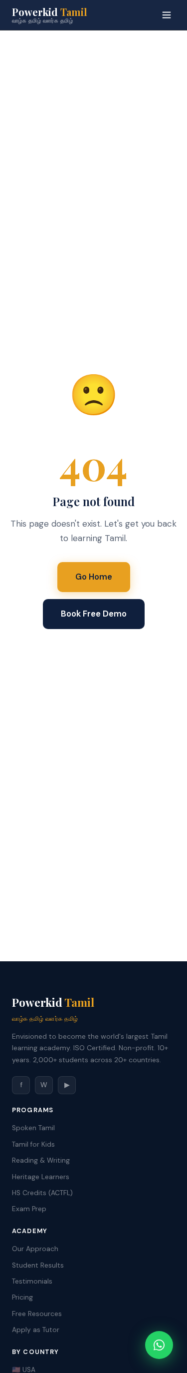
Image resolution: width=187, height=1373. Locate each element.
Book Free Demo (94, 613)
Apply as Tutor (35, 1330)
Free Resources (37, 1314)
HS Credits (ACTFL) (42, 1193)
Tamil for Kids (33, 1144)
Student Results (38, 1265)
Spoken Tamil (33, 1128)
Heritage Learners (40, 1177)
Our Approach (35, 1249)
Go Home (93, 576)
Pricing (22, 1297)
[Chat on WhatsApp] (159, 1345)
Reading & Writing (41, 1160)
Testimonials (32, 1281)
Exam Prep (29, 1209)
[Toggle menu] (166, 14)
